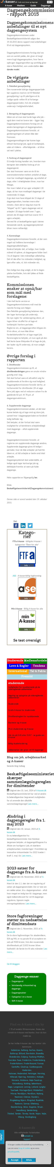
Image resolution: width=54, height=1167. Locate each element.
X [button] (47, 1144)
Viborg (21, 1117)
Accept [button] (14, 1160)
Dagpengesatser (19, 993)
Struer (40, 1107)
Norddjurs (21, 1094)
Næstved (18, 1097)
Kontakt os (28, 1136)
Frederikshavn (16, 1064)
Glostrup (24, 1067)
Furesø (40, 1064)
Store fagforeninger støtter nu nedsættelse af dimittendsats (27, 920)
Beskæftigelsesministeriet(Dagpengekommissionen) (30, 488)
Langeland (18, 1087)
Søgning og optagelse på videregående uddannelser (25, 697)
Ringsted (31, 1100)
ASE (14, 576)
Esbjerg (24, 1057)
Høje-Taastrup (35, 1080)
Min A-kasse (16, 609)
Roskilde (39, 1100)
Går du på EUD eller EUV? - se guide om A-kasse (26, 736)
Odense (27, 1097)
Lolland (35, 1087)
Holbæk (40, 1077)
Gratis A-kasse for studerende (21, 710)
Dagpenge (45, 6)
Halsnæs (12, 1074)
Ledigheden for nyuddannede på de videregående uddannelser (24, 688)
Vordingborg (30, 1117)
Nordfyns (31, 1094)
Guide (33, 6)
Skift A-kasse (17, 1001)
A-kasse (8, 6)
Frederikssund (30, 1064)
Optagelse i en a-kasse (22, 997)
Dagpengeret (17, 981)
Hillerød (13, 1077)
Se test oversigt (27, 640)
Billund (22, 1054)
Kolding (27, 1084)
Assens (39, 1050)
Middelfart (38, 1090)
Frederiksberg (39, 1060)
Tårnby (25, 1114)
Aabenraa (15, 1050)
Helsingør (32, 1074)
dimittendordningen (16, 371)
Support (27, 1139)
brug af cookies (24, 1148)
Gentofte (16, 1067)
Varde (31, 1114)
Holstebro (31, 1077)
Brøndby (39, 1054)
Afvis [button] (29, 1160)
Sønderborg (32, 1110)
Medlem (21, 6)
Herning (41, 1074)
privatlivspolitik (13, 1152)
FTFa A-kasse (18, 541)
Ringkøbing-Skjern (18, 1100)
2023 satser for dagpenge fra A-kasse (26, 870)
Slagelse (32, 1107)
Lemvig (27, 1087)
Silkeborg (34, 1104)
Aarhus (32, 1050)
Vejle (44, 1114)
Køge (10, 1087)
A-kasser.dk (41, 791)
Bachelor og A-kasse (17, 723)
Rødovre (18, 1104)
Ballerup (14, 1054)
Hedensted (22, 1074)
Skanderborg (16, 1107)
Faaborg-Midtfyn (36, 1057)
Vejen (38, 1114)
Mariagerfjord (25, 1090)
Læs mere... (33, 804)
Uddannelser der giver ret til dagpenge (25, 750)
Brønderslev (14, 1057)
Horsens (15, 1080)
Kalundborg (17, 1084)
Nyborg (40, 1094)
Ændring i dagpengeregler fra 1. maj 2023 (26, 820)
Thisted (10, 1114)
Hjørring (22, 1077)
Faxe (19, 1060)
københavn (36, 1084)
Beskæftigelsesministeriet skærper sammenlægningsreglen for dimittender (30, 780)
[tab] (15, 661)
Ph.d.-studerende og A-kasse (21, 729)
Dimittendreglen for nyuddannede (23, 716)
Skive (25, 1107)
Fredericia (26, 1060)
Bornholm (30, 1054)
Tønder (18, 1114)
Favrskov (12, 1060)
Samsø (26, 1104)
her (35, 478)
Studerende (13, 704)
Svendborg (21, 1110)
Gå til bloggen (13, 964)
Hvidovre (24, 1080)
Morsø (13, 1094)
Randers (35, 1097)
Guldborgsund (35, 1067)
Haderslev (26, 1070)
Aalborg (24, 1050)
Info (26, 565)
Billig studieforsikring (17, 744)
